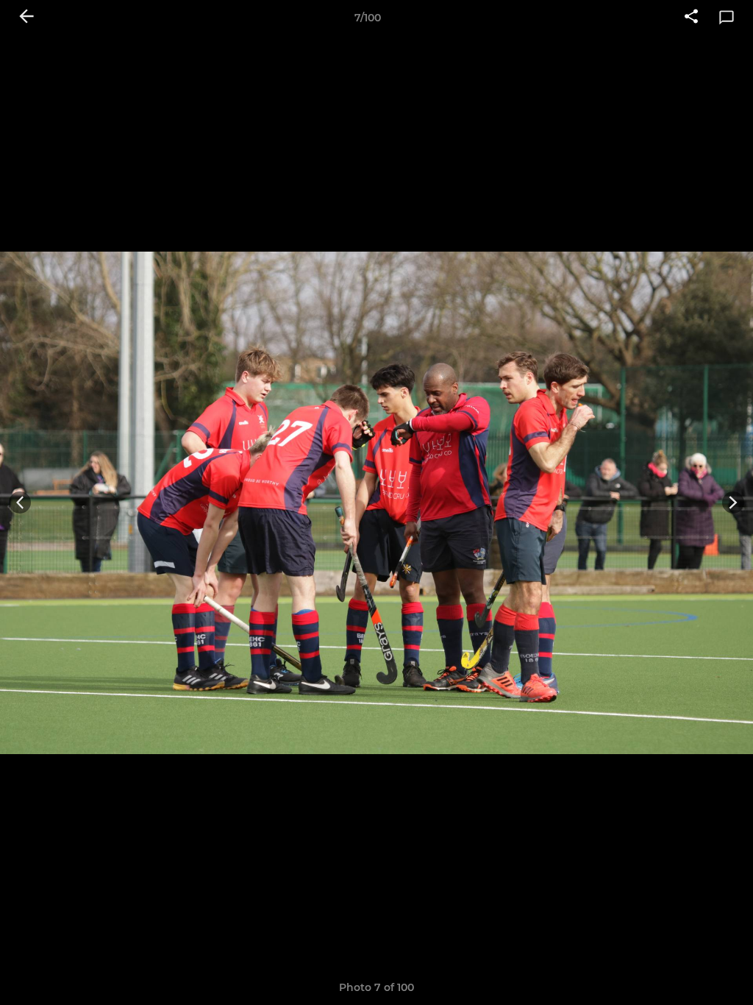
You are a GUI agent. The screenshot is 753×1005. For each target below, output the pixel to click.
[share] (691, 17)
